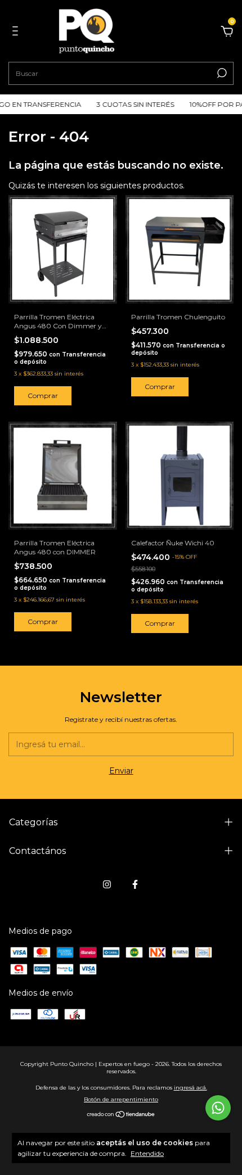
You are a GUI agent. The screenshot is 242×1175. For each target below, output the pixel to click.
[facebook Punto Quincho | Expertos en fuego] (135, 884)
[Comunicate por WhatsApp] (218, 1107)
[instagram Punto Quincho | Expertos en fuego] (106, 884)
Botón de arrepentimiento (121, 1099)
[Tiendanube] (121, 1115)
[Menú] (17, 32)
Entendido (147, 1153)
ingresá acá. (190, 1087)
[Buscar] (221, 73)
